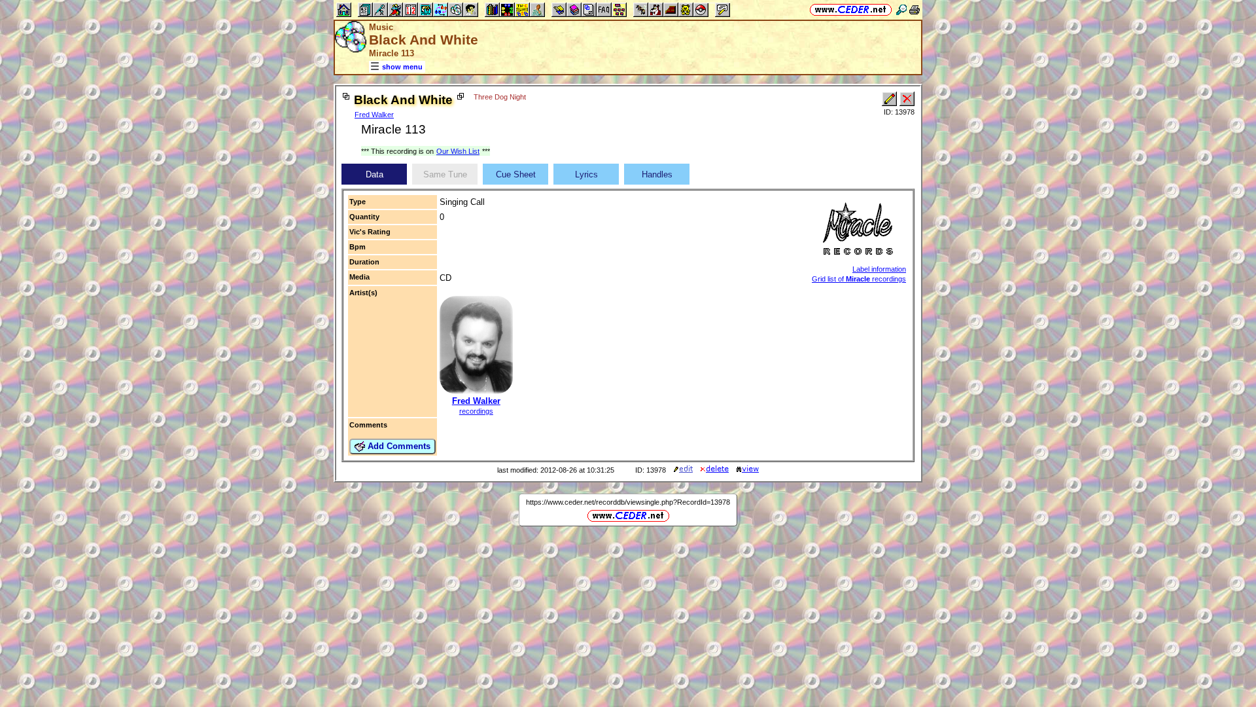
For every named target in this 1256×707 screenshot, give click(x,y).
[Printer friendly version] (914, 9)
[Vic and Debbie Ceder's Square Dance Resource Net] (851, 9)
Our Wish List (458, 151)
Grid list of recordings (859, 279)
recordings (476, 411)
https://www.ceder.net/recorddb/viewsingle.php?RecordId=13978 (628, 502)
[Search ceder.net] (901, 9)
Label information (879, 269)
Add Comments (397, 446)
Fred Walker (374, 114)
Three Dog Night (500, 97)
